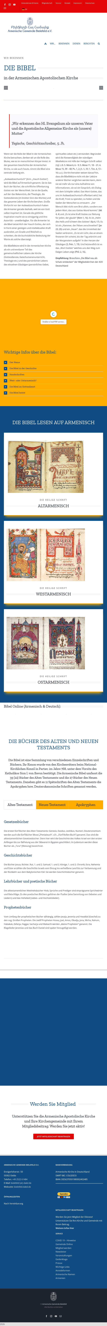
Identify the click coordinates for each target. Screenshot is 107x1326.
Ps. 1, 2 (76, 168)
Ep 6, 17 (95, 221)
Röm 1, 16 (82, 217)
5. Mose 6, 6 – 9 (71, 165)
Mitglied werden (63, 1248)
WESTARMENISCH (53, 593)
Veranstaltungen (64, 1255)
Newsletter (61, 1251)
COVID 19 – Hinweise (66, 1240)
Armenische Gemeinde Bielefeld (54, 1304)
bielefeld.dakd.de (22, 1186)
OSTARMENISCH (53, 682)
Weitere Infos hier (65, 1228)
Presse (59, 1263)
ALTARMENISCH (53, 505)
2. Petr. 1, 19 (73, 244)
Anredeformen (63, 1270)
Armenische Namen (65, 1274)
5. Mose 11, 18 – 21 (89, 165)
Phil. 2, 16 (80, 251)
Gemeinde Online (64, 1244)
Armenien (60, 1278)
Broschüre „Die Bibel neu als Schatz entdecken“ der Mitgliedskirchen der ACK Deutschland (79, 262)
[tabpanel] (53, 873)
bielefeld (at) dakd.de (21, 1183)
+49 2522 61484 (19, 1179)
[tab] (20, 804)
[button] (99, 43)
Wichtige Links (63, 1266)
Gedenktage (61, 1259)
